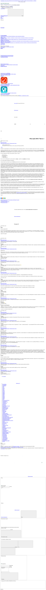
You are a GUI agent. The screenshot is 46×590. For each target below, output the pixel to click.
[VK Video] (29, 455)
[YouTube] (21, 462)
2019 (16, 103)
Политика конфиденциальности (5, 447)
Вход (22, 15)
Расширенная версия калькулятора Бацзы (7, 55)
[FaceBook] (7, 462)
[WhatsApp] (4, 198)
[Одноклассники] (2, 198)
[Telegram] (3, 198)
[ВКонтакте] (1, 198)
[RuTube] (15, 455)
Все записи (4, 376)
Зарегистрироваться (17, 216)
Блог (15, 103)
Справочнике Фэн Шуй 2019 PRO (21, 192)
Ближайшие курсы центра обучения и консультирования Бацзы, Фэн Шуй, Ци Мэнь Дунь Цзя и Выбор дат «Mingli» (18, 0)
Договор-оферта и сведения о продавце (17, 447)
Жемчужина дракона (16, 446)
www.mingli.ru (3, 448)
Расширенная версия (5, 73)
